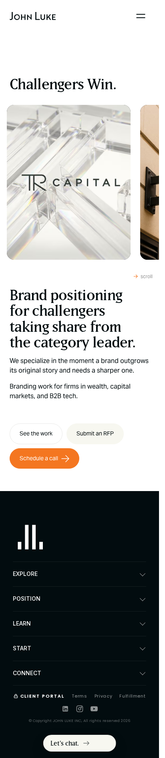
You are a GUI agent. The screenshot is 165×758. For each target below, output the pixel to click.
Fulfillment (132, 696)
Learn (22, 623)
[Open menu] (140, 16)
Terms (79, 696)
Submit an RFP (95, 433)
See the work (36, 433)
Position (26, 598)
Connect (27, 673)
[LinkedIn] (65, 708)
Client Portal (42, 696)
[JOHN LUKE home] (33, 16)
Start (22, 648)
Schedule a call (39, 458)
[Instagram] (79, 708)
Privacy (104, 696)
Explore (25, 573)
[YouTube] (94, 708)
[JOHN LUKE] (30, 539)
